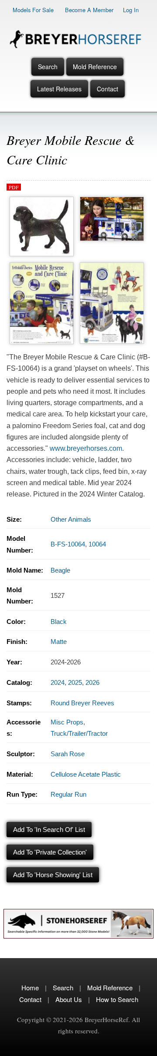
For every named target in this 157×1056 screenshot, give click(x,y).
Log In (131, 10)
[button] (42, 199)
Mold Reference (95, 66)
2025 (75, 682)
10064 (97, 544)
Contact (107, 88)
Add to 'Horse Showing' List (52, 874)
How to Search (117, 999)
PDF (14, 187)
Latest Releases (59, 88)
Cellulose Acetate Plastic (86, 774)
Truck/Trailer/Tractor (79, 733)
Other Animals (71, 519)
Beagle (60, 570)
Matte (59, 641)
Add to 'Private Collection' (50, 852)
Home (30, 987)
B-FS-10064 (68, 544)
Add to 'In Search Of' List (49, 829)
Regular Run (68, 794)
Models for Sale (33, 10)
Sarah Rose (68, 754)
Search (48, 66)
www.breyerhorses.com (86, 448)
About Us (68, 999)
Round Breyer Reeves (82, 703)
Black (59, 621)
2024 (58, 682)
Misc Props (67, 722)
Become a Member (89, 10)
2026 (92, 682)
